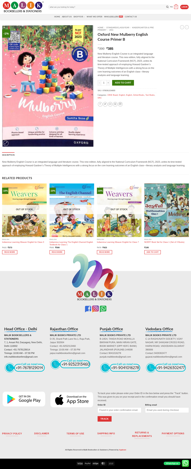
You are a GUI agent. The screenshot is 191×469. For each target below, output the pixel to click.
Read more (9, 252)
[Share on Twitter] (105, 104)
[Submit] (167, 7)
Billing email (151, 405)
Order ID (101, 405)
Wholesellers (111, 17)
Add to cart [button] (153, 252)
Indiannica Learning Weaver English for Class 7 (118, 242)
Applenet (122, 450)
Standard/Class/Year (117, 28)
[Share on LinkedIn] (120, 104)
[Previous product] (187, 27)
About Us (67, 17)
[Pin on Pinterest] (115, 104)
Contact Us (131, 17)
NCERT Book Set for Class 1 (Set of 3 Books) (164, 242)
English (122, 95)
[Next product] (182, 27)
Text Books (150, 95)
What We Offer (94, 17)
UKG (111, 30)
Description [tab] (8, 155)
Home (57, 17)
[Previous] (2, 221)
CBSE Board (112, 95)
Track (104, 419)
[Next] (189, 221)
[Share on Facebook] (100, 104)
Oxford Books (138, 95)
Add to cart (123, 83)
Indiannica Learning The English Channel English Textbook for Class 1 (71, 243)
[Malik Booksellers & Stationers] (23, 7)
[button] (174, 7)
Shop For (78, 17)
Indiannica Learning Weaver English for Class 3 (23, 242)
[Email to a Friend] (110, 104)
